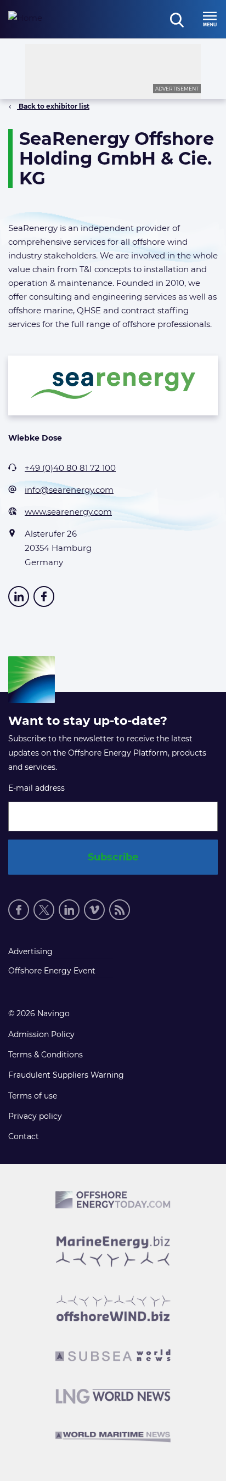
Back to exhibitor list (53, 106)
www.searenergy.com (68, 511)
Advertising (30, 951)
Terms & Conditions (45, 1055)
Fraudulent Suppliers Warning (66, 1075)
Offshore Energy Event (51, 971)
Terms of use (32, 1096)
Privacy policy (35, 1116)
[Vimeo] (94, 909)
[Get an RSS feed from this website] (119, 909)
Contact (23, 1136)
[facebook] (43, 596)
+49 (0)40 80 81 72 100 (70, 468)
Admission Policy (41, 1034)
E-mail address (36, 788)
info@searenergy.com (69, 490)
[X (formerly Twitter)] (43, 909)
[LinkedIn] (18, 596)
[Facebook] (18, 909)
